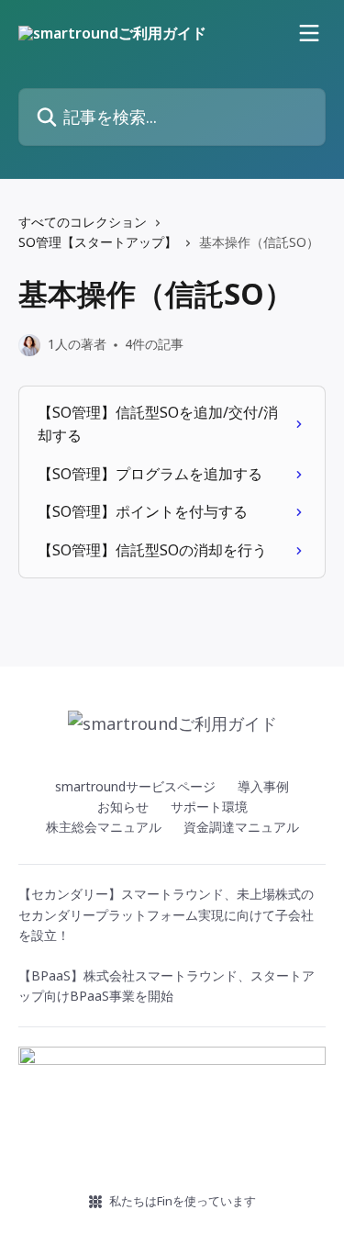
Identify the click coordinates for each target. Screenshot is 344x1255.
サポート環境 (209, 806)
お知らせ (123, 806)
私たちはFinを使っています (182, 1201)
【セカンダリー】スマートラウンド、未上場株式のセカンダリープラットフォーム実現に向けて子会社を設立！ (166, 914)
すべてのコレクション (82, 221)
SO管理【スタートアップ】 (97, 242)
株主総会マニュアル (103, 826)
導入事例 (263, 786)
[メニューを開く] (309, 33)
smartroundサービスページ (135, 786)
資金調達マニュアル (241, 826)
